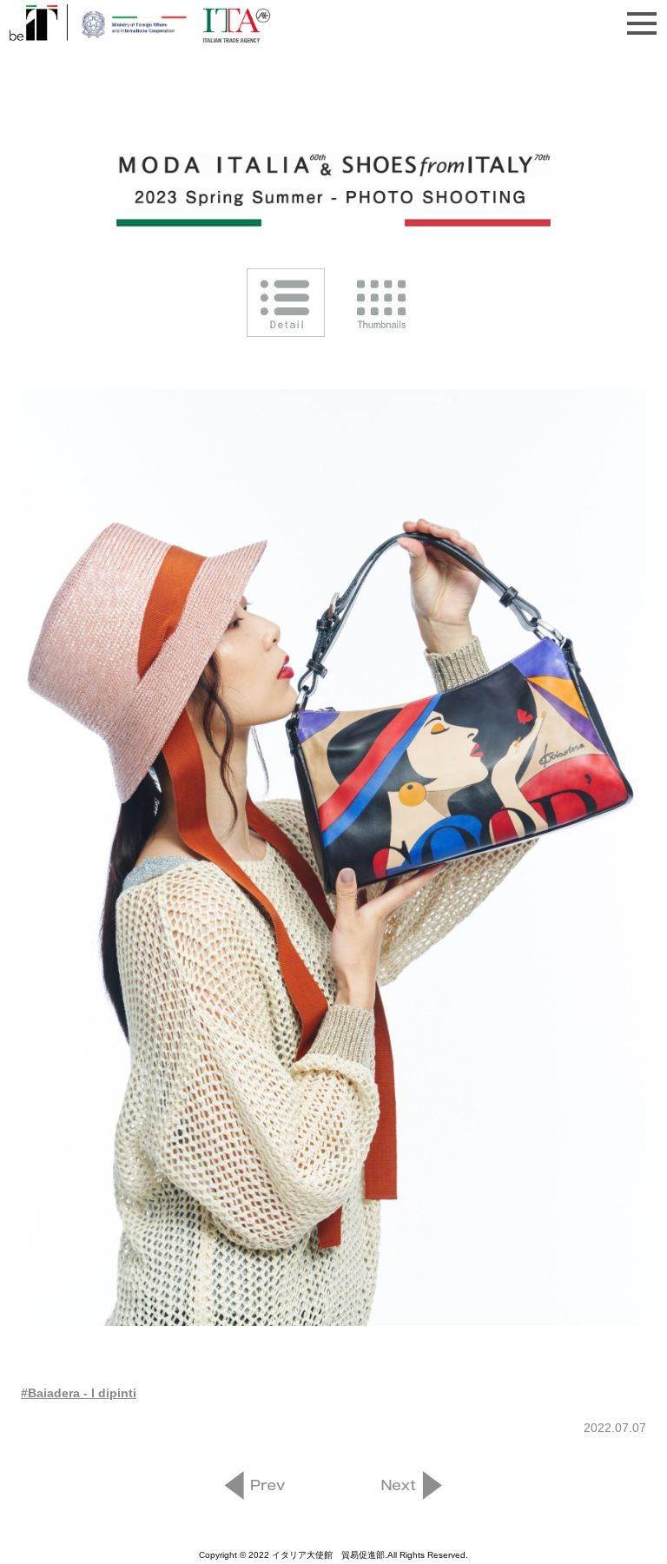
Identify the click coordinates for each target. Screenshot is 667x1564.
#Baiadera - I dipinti (78, 1393)
